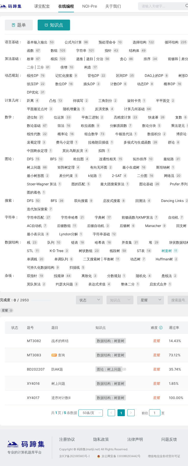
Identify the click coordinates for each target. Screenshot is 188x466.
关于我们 (113, 6)
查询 (61, 355)
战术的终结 (60, 341)
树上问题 (58, 383)
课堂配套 (42, 6)
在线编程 (66, 6)
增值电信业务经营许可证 (164, 456)
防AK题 (57, 369)
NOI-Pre (89, 6)
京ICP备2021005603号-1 (74, 456)
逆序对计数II (60, 398)
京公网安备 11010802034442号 (121, 456)
